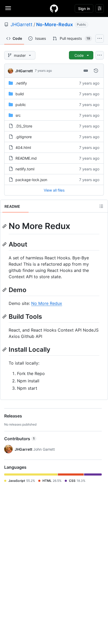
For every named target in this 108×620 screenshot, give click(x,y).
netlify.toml (24, 169)
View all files (54, 190)
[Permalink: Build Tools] (5, 316)
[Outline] (101, 206)
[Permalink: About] (5, 244)
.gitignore (23, 137)
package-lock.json (31, 179)
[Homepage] (54, 8)
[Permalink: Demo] (5, 289)
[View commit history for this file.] (95, 70)
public (20, 104)
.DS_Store (23, 126)
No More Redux (46, 303)
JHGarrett (21, 24)
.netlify (21, 83)
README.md (26, 158)
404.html (23, 147)
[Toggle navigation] (8, 8)
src (18, 115)
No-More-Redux (54, 24)
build (19, 94)
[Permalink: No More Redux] (5, 226)
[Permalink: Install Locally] (5, 349)
